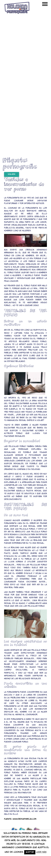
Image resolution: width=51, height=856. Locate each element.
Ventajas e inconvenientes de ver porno (24, 183)
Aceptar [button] (30, 852)
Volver (11, 174)
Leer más (41, 852)
